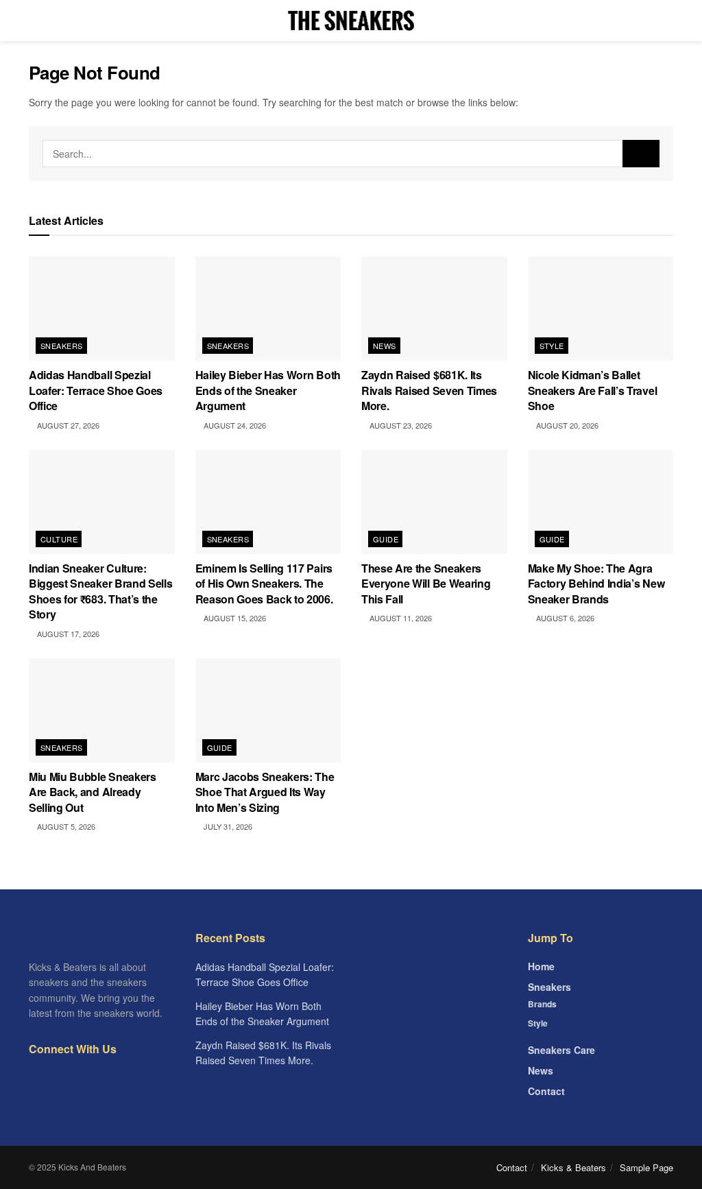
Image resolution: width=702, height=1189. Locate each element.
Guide (385, 538)
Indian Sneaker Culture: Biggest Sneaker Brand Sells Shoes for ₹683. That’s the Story (100, 591)
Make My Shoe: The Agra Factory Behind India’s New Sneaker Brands (596, 583)
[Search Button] (640, 153)
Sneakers (61, 345)
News (384, 345)
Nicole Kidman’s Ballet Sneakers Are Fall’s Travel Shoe (592, 390)
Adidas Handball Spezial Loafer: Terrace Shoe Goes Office (95, 390)
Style (552, 345)
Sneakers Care (561, 1050)
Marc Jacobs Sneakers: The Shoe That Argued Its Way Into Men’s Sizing (265, 792)
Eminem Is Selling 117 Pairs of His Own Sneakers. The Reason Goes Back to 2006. (264, 583)
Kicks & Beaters (573, 1167)
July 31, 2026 (227, 826)
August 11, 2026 (399, 617)
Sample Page (646, 1167)
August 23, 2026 (399, 425)
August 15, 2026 (234, 617)
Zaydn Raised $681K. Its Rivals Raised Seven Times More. (429, 390)
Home (541, 966)
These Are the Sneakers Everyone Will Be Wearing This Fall (425, 583)
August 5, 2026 (65, 826)
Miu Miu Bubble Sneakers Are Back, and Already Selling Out (92, 792)
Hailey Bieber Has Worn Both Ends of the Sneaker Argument (268, 390)
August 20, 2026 (566, 425)
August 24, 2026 (234, 425)
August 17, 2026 (67, 633)
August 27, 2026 (67, 425)
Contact (546, 1091)
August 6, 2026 (564, 617)
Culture (58, 538)
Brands (542, 1004)
